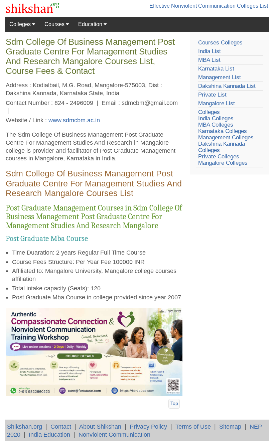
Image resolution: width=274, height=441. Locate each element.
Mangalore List (216, 103)
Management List (219, 77)
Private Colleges (218, 156)
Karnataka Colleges (222, 131)
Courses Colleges (220, 42)
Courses (55, 24)
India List (209, 51)
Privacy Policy (148, 426)
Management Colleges (226, 137)
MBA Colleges (215, 125)
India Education (49, 434)
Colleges (20, 24)
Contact (60, 426)
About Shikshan (100, 426)
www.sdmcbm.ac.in (74, 120)
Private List (212, 95)
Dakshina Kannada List (227, 86)
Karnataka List (216, 68)
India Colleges (216, 118)
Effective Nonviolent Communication (192, 6)
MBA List (209, 60)
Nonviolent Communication (114, 434)
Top (174, 403)
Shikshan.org (24, 426)
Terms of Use (193, 426)
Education (91, 24)
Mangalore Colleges (223, 163)
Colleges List (252, 6)
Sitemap (230, 426)
